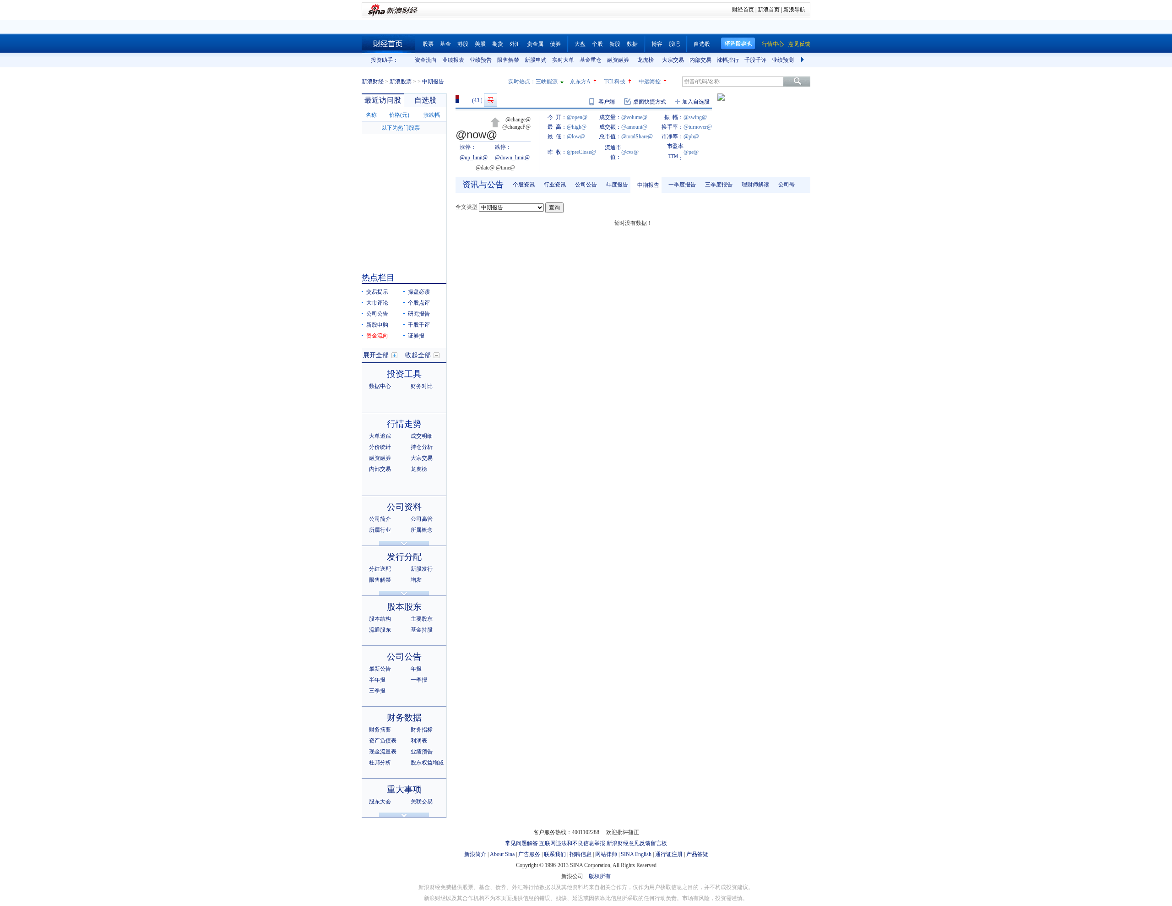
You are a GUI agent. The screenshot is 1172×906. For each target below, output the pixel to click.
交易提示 (377, 292)
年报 (416, 669)
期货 (497, 44)
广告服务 (529, 854)
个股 (597, 44)
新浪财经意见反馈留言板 (637, 843)
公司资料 (404, 507)
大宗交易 (673, 60)
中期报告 (648, 185)
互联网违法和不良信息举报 (572, 843)
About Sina (502, 854)
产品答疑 (697, 854)
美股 (480, 44)
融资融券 (618, 60)
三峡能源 (547, 81)
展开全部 (376, 355)
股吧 (674, 44)
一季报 (419, 680)
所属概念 (422, 530)
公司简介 (380, 519)
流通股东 (380, 630)
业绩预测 (783, 60)
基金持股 (422, 630)
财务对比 (422, 386)
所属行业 (380, 530)
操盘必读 (419, 292)
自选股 (702, 44)
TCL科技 (614, 81)
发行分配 (404, 557)
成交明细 (422, 436)
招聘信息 (580, 854)
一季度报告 (682, 184)
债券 (555, 44)
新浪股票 (401, 81)
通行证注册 (669, 854)
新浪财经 (373, 81)
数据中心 (380, 386)
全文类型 (466, 207)
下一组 (803, 60)
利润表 (419, 740)
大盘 (580, 44)
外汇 (515, 44)
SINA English (636, 854)
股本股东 (404, 606)
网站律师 (606, 854)
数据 (632, 44)
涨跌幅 (431, 115)
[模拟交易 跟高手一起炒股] (490, 100)
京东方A (580, 81)
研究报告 (419, 314)
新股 (614, 44)
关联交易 (422, 801)
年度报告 (617, 184)
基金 (445, 44)
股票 (428, 44)
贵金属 (535, 44)
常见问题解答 (521, 843)
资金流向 (426, 60)
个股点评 (419, 303)
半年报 (377, 680)
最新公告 (380, 669)
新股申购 (536, 60)
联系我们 (555, 854)
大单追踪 (380, 436)
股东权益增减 (427, 762)
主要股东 (422, 619)
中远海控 (650, 81)
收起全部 (418, 355)
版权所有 (600, 876)
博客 (656, 44)
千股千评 (755, 60)
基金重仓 (591, 60)
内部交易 (700, 60)
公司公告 (377, 314)
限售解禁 (508, 60)
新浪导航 (794, 9)
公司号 (786, 184)
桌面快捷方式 (649, 101)
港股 (462, 44)
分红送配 (380, 569)
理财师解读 (755, 184)
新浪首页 (769, 9)
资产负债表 (382, 740)
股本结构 (380, 619)
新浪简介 (475, 854)
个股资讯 (524, 184)
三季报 (377, 691)
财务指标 (422, 729)
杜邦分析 (380, 762)
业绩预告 (481, 60)
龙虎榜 (645, 60)
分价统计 (380, 447)
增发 (416, 580)
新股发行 (422, 569)
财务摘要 (380, 729)
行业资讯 (555, 184)
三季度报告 (718, 184)
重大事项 (404, 789)
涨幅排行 (728, 60)
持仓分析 (422, 447)
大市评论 (377, 303)
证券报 (416, 336)
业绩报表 (453, 60)
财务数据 (404, 717)
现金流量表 (382, 751)
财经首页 (743, 9)
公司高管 (422, 519)
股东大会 (380, 801)
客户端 (606, 101)
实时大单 (563, 60)
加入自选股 (696, 101)
